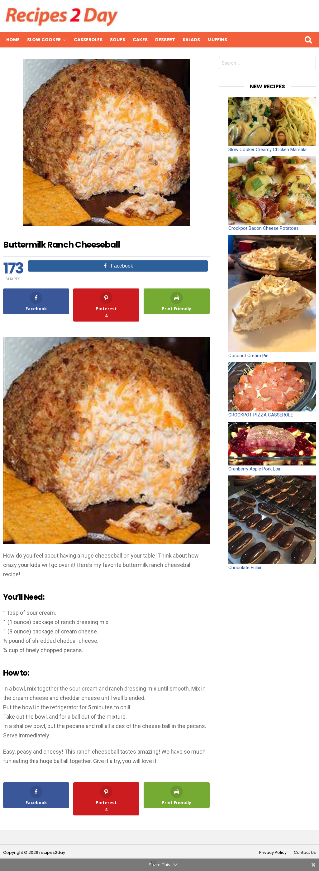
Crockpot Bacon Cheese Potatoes (263, 228)
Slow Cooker (44, 40)
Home (13, 40)
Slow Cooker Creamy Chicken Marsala (267, 149)
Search (308, 39)
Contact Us (305, 852)
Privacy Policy (273, 852)
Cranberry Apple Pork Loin (255, 469)
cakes (140, 40)
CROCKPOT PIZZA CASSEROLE (260, 415)
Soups (117, 40)
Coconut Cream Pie (248, 355)
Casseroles (88, 40)
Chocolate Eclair (245, 567)
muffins (217, 40)
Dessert (165, 40)
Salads (191, 40)
